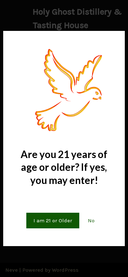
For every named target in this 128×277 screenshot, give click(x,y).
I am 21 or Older (52, 220)
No (91, 220)
